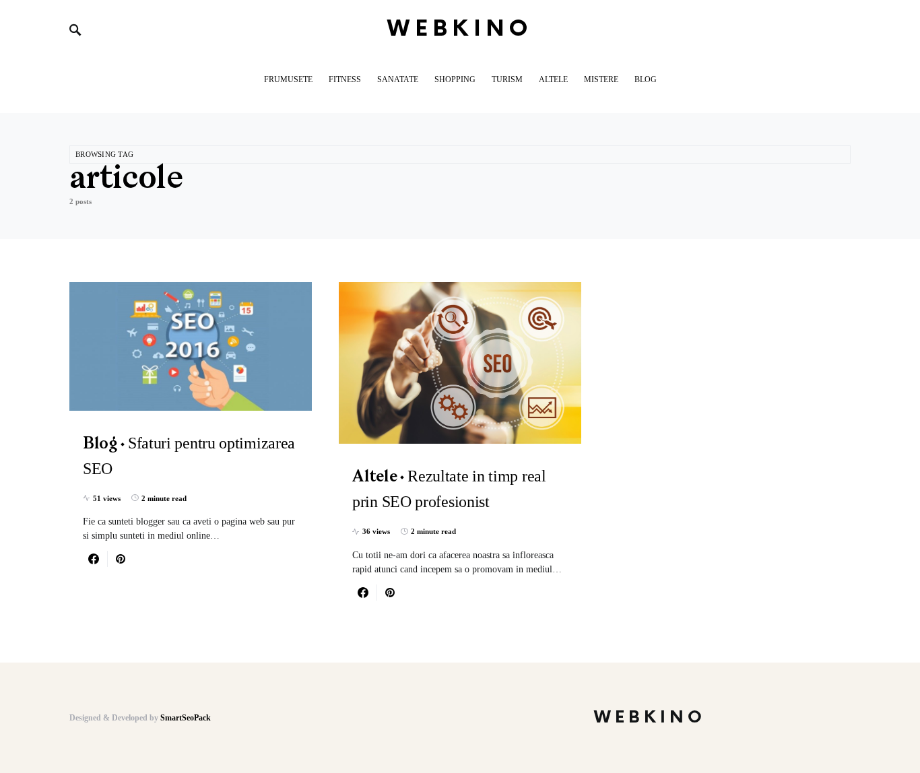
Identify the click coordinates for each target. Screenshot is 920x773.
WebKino (460, 29)
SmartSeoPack (185, 717)
